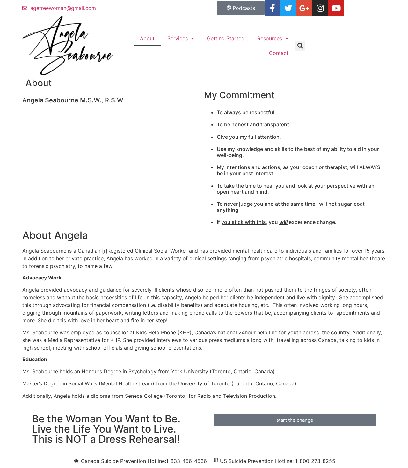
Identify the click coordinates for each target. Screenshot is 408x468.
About (147, 38)
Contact (278, 53)
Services (177, 38)
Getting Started (225, 38)
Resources (269, 38)
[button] (300, 46)
